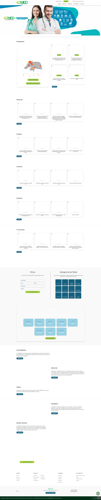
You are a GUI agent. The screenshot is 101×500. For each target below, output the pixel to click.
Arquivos (60, 482)
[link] (34, 69)
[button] (2, 21)
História (18, 477)
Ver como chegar (50, 492)
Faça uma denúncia (33, 79)
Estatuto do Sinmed (80, 475)
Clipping (60, 477)
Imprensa (70, 3)
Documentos (76, 3)
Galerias (60, 478)
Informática (35, 480)
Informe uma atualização (33, 83)
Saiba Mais (19, 358)
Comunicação (36, 477)
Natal (77, 477)
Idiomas (42, 475)
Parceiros (43, 477)
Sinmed (59, 3)
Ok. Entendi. (95, 498)
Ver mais (54, 86)
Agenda (60, 480)
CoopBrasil (43, 478)
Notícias (60, 475)
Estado (77, 480)
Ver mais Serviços (50, 338)
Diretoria (18, 478)
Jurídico (35, 475)
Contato (82, 3)
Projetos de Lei (79, 478)
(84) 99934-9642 (59, 1)
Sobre (17, 475)
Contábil (35, 478)
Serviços (64, 3)
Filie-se (65, 1)
